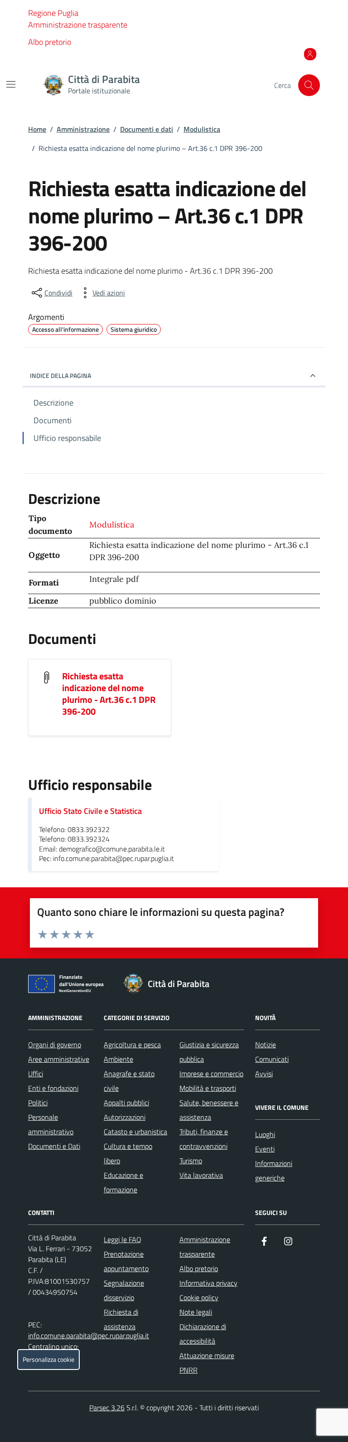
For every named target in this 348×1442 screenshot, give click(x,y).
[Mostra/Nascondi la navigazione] (10, 84)
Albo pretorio (49, 42)
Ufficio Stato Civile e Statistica (90, 811)
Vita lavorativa (201, 1175)
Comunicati (272, 1059)
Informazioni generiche (273, 1170)
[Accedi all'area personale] (310, 54)
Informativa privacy (208, 1282)
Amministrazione (83, 129)
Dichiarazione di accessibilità (202, 1333)
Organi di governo (54, 1044)
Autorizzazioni (124, 1117)
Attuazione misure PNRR (206, 1362)
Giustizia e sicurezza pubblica (209, 1052)
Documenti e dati (146, 129)
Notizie (265, 1044)
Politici (38, 1102)
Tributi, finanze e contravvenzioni (203, 1139)
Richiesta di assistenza (121, 1319)
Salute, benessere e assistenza (208, 1110)
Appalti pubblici (126, 1102)
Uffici (35, 1073)
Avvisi (264, 1073)
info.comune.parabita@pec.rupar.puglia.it (88, 1335)
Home (37, 129)
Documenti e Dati (54, 1146)
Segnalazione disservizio (124, 1290)
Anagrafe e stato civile (129, 1081)
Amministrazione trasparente (77, 25)
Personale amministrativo (50, 1124)
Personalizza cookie (48, 1360)
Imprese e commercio (211, 1073)
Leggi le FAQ (122, 1239)
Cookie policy (198, 1297)
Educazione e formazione (123, 1182)
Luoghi (265, 1134)
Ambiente (118, 1059)
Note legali (195, 1312)
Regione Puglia (53, 13)
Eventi (265, 1148)
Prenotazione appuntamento (126, 1261)
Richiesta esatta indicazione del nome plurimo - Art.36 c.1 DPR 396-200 (108, 693)
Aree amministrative (58, 1059)
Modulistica (202, 129)
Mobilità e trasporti (207, 1088)
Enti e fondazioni (53, 1088)
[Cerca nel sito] (309, 85)
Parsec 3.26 (107, 1407)
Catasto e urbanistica (135, 1131)
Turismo (190, 1160)
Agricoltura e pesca (132, 1044)
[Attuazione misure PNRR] (68, 985)
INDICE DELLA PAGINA (60, 375)
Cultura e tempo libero (128, 1153)
